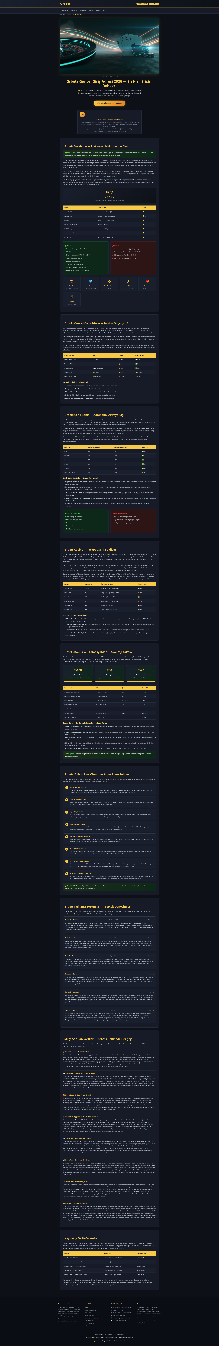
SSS (104, 10)
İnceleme (74, 10)
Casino (91, 10)
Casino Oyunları (89, 1315)
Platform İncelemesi (90, 1310)
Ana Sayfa (65, 10)
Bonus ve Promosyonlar (91, 1318)
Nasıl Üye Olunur (89, 1320)
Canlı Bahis (83, 10)
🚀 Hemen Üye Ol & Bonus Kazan (109, 103)
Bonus (98, 10)
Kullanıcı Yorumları (90, 1326)
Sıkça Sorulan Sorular (91, 1323)
